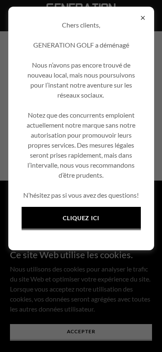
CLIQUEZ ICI (81, 217)
